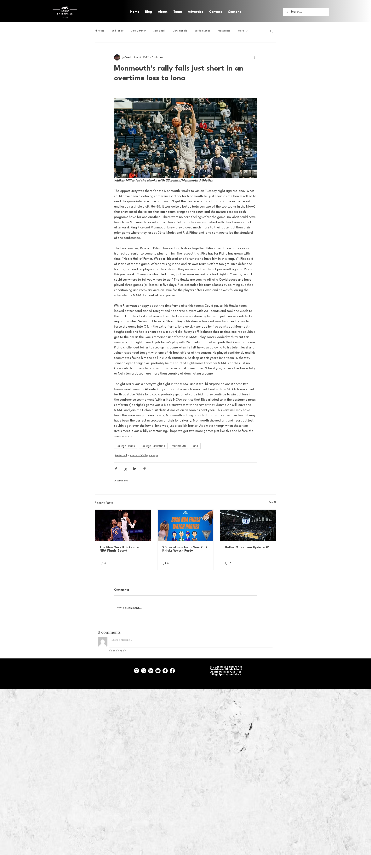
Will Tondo (118, 31)
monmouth (179, 446)
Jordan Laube (202, 31)
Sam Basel (159, 31)
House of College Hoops (144, 455)
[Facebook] (172, 670)
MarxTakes (224, 31)
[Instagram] (136, 670)
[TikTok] (165, 670)
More (241, 31)
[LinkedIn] (150, 670)
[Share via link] (144, 469)
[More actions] (254, 57)
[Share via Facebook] (116, 469)
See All (272, 502)
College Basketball (153, 446)
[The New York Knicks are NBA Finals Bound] (123, 525)
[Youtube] (158, 670)
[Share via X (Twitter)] (125, 469)
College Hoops (126, 446)
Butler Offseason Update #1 (247, 547)
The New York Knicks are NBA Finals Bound (119, 549)
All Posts (99, 31)
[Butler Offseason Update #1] (248, 525)
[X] (143, 670)
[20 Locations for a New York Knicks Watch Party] (186, 525)
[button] (234, 12)
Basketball (121, 455)
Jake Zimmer (138, 31)
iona (195, 446)
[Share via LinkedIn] (135, 469)
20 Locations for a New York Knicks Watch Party (185, 549)
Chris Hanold (180, 31)
